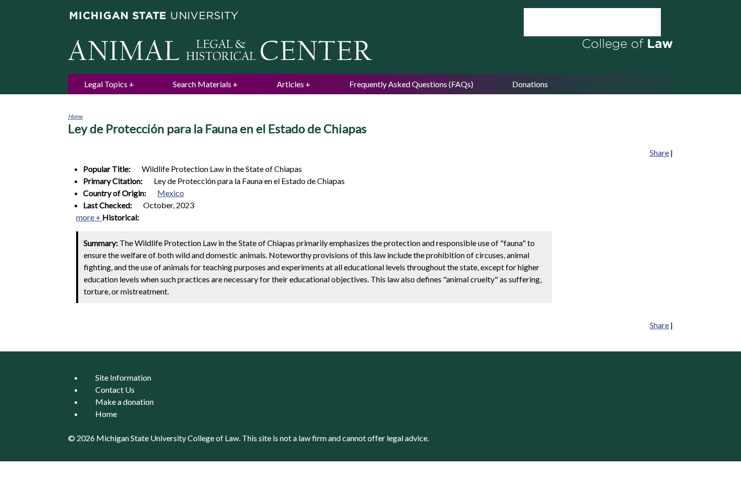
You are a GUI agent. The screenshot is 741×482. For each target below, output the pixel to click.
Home (75, 116)
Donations (530, 84)
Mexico (170, 193)
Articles (290, 84)
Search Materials (202, 84)
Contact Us (115, 389)
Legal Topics (106, 84)
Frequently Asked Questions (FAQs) (411, 84)
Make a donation (124, 401)
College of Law (213, 438)
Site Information (123, 377)
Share (659, 152)
